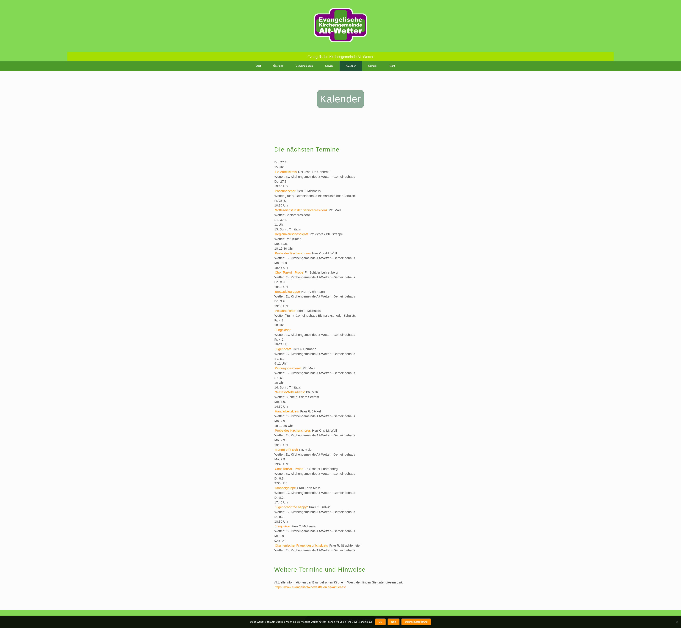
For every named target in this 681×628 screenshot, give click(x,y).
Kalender (351, 66)
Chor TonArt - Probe (289, 272)
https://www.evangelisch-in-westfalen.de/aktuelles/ (310, 587)
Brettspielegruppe (287, 291)
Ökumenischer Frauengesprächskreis (301, 545)
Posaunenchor (285, 191)
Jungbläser (282, 330)
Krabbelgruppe (285, 488)
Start (258, 66)
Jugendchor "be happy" (291, 507)
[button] (431, 66)
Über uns (278, 66)
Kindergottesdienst (288, 368)
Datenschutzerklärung (416, 622)
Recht (392, 66)
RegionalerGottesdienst (291, 234)
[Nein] (676, 622)
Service (329, 66)
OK (380, 622)
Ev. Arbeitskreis (286, 172)
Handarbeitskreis (287, 411)
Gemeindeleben (304, 66)
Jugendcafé (283, 349)
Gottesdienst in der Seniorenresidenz (301, 210)
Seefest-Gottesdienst (290, 392)
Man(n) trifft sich (286, 449)
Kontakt (372, 66)
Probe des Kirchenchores (293, 253)
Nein (393, 622)
